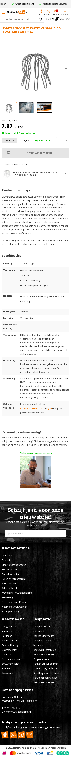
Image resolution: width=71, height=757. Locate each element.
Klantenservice (16, 548)
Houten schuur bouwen (45, 663)
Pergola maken (41, 659)
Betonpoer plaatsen (44, 682)
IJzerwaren (7, 673)
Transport (7, 555)
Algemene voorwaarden (14, 606)
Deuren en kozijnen (12, 659)
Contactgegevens (17, 690)
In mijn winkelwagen (39, 153)
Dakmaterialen (9, 649)
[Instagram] (13, 734)
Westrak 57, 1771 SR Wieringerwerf (20, 700)
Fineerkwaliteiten (11, 574)
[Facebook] (4, 734)
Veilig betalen (9, 583)
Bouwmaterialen (10, 663)
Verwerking (7, 597)
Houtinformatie (10, 569)
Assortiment (13, 619)
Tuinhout (6, 654)
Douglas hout (9, 626)
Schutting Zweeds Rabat (46, 673)
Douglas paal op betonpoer (42, 643)
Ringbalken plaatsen (44, 654)
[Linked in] (29, 734)
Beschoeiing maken (43, 635)
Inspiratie (42, 619)
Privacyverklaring (10, 611)
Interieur (6, 668)
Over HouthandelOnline (14, 602)
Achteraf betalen (10, 588)
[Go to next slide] (66, 68)
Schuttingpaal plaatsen (45, 677)
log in (49, 408)
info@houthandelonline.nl (17, 711)
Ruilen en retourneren (13, 578)
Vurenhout (7, 631)
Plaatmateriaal (9, 640)
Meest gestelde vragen (14, 564)
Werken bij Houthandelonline (17, 592)
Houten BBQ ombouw (45, 668)
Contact (6, 560)
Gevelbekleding (10, 645)
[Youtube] (21, 734)
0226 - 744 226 (12, 708)
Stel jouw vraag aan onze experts (35, 453)
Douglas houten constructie (42, 629)
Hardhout (7, 635)
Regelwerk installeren (44, 649)
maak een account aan (31, 408)
